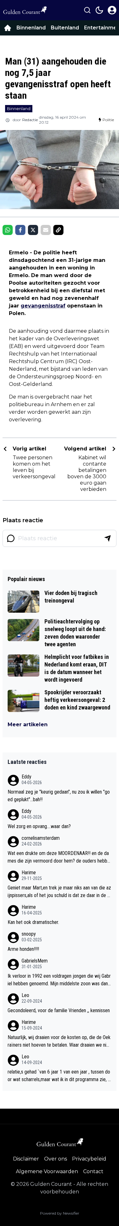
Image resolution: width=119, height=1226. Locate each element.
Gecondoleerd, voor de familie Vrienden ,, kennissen (59, 1010)
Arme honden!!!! (23, 949)
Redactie (30, 119)
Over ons (55, 1159)
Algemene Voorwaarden (47, 1171)
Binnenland (31, 28)
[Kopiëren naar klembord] (58, 230)
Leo (25, 995)
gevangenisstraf (43, 306)
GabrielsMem (35, 960)
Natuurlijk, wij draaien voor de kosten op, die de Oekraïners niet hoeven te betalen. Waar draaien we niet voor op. (59, 1041)
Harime (29, 872)
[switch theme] (99, 10)
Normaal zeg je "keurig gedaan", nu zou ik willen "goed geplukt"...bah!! (59, 795)
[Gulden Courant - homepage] (25, 10)
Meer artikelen (28, 724)
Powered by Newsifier (59, 1213)
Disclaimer (26, 1159)
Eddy (26, 776)
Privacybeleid (89, 1159)
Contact (93, 1171)
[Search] (87, 10)
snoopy (29, 934)
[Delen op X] (33, 230)
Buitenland (65, 28)
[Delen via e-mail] (46, 230)
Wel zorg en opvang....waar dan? (39, 826)
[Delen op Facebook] (20, 230)
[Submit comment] (107, 538)
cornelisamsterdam (41, 838)
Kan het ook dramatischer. (33, 922)
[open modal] (112, 10)
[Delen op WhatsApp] (8, 230)
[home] (7, 28)
